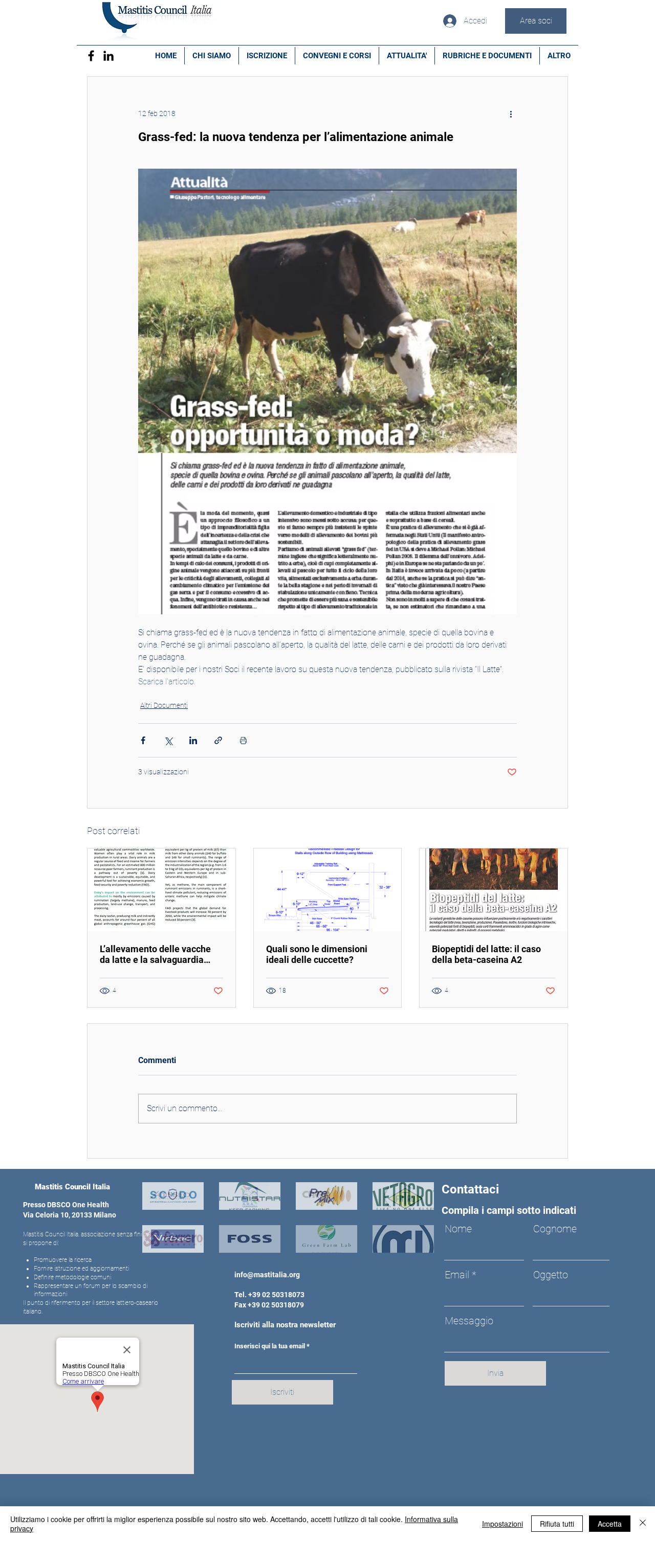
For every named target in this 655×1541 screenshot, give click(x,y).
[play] (412, 1244)
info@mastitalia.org (267, 1275)
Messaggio (469, 1321)
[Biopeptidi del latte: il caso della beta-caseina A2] (493, 889)
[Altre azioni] (511, 113)
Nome (458, 1229)
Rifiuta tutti (557, 1524)
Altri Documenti (164, 705)
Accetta (610, 1524)
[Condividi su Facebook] (143, 740)
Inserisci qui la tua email (269, 1346)
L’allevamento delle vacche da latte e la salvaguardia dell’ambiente (155, 954)
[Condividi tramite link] (218, 740)
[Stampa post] (243, 740)
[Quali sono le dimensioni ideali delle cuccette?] (328, 889)
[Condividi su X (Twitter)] (168, 740)
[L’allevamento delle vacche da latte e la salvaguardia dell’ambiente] (161, 889)
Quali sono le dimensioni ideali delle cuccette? (316, 954)
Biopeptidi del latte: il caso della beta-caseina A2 (486, 954)
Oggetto (550, 1275)
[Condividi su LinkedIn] (193, 740)
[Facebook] (91, 56)
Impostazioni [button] (502, 1524)
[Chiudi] (643, 1523)
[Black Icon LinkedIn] (108, 56)
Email (457, 1275)
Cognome (555, 1229)
